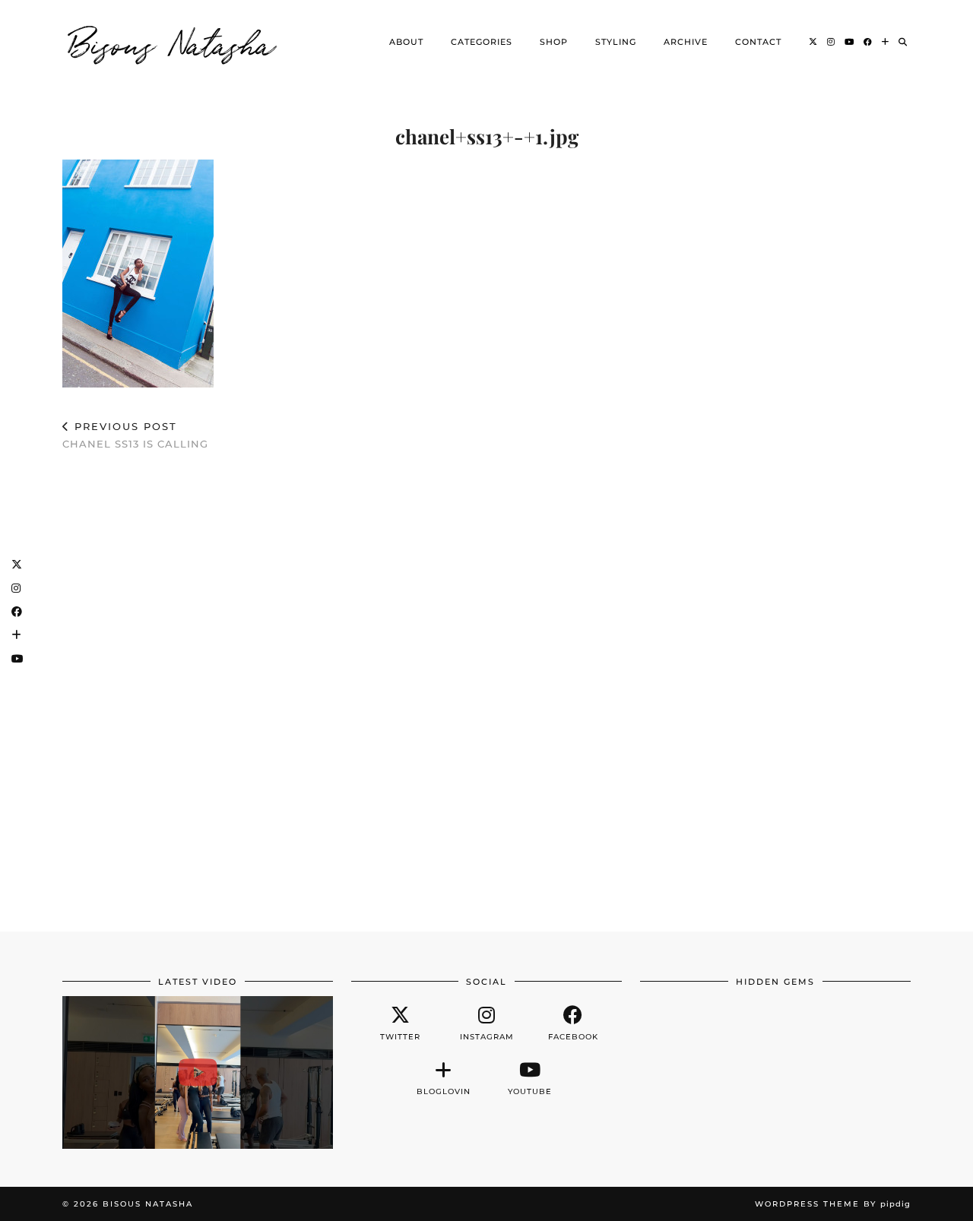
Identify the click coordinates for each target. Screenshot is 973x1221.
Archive (686, 41)
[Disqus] (486, 684)
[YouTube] (849, 41)
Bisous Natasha (172, 41)
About (406, 41)
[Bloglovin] (885, 41)
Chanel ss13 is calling (135, 435)
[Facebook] (868, 41)
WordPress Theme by (833, 1204)
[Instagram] (831, 41)
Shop (554, 41)
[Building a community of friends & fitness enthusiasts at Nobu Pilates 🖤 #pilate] (197, 1072)
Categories (481, 41)
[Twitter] (813, 41)
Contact (758, 41)
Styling (615, 41)
